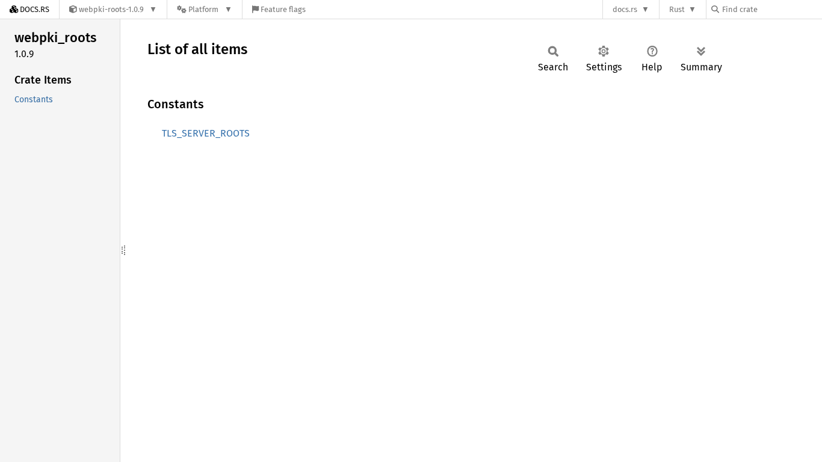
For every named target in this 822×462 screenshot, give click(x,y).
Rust (677, 9)
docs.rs (625, 9)
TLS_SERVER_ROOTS (206, 133)
